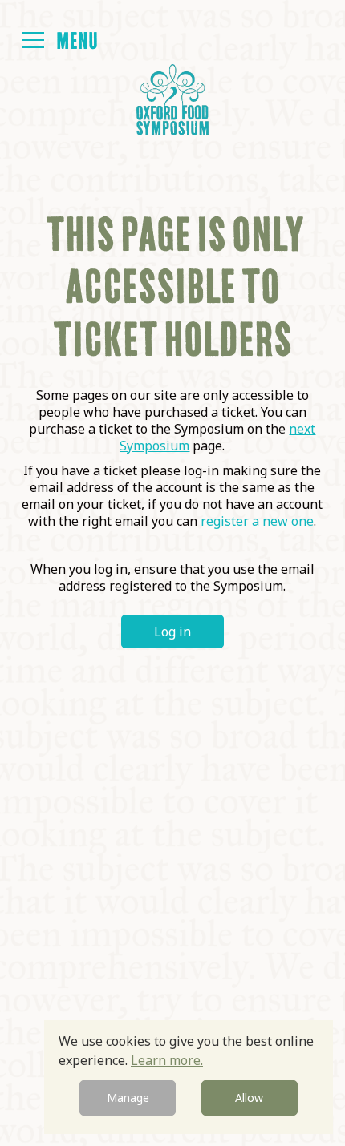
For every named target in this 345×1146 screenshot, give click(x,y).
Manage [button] (128, 1097)
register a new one (257, 521)
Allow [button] (249, 1097)
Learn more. (167, 1060)
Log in (172, 631)
